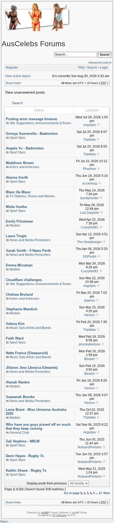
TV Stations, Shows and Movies (32, 196)
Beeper (89, 359)
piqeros (89, 300)
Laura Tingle (16, 236)
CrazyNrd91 (89, 227)
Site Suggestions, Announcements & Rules (40, 123)
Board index (13, 83)
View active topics (17, 76)
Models (15, 225)
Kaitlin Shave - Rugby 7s (26, 470)
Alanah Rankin (18, 382)
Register (12, 67)
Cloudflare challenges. (24, 280)
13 (100, 493)
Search (92, 67)
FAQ (81, 67)
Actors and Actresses (24, 167)
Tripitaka (89, 139)
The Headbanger (89, 242)
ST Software (59, 515)
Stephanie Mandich (21, 309)
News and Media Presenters (30, 240)
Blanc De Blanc (18, 192)
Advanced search (100, 62)
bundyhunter (89, 198)
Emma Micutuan (19, 265)
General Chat (19, 432)
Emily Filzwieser (19, 221)
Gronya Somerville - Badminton (32, 134)
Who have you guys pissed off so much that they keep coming (38, 426)
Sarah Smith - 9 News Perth (28, 251)
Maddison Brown (20, 163)
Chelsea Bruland (19, 294)
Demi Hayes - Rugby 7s (25, 456)
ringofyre (89, 125)
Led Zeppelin (89, 213)
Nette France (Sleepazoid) (27, 353)
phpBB (44, 512)
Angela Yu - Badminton (25, 148)
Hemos (89, 315)
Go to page (72, 493)
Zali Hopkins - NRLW (23, 441)
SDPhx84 (90, 256)
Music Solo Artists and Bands (30, 328)
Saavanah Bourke (20, 397)
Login (104, 67)
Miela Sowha (16, 207)
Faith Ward (15, 338)
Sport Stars (17, 138)
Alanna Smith (17, 177)
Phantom (89, 169)
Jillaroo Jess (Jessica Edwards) (32, 368)
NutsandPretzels (90, 447)
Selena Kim (15, 324)
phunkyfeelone (89, 344)
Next (106, 493)
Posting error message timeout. (32, 119)
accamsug (89, 183)
